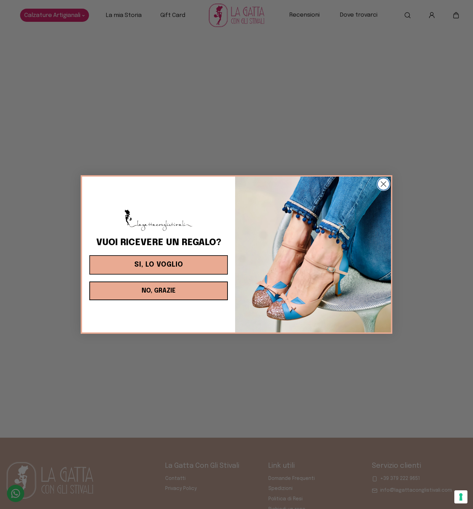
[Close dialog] (383, 184)
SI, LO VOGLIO (158, 264)
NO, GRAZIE (159, 291)
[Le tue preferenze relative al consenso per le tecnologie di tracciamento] (460, 496)
